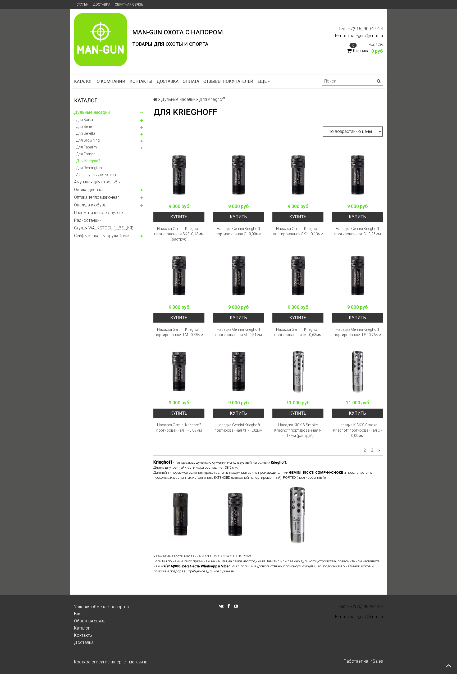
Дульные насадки (92, 112)
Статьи (82, 4)
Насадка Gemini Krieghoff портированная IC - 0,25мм (357, 231)
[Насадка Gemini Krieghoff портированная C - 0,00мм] (238, 175)
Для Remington (89, 168)
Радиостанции (88, 220)
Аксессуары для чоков (96, 175)
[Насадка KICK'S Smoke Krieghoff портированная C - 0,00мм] (357, 371)
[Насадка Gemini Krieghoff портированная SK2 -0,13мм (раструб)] (178, 175)
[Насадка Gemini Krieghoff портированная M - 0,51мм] (238, 275)
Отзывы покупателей (228, 81)
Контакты (141, 81)
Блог (78, 613)
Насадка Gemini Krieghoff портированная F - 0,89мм (179, 427)
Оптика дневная (89, 189)
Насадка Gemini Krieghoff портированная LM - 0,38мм (179, 332)
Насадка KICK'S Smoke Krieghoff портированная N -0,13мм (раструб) (298, 430)
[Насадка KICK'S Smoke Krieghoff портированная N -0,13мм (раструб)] (297, 371)
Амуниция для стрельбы (97, 181)
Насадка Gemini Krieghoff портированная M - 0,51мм (238, 332)
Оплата (191, 81)
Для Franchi (86, 154)
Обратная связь (129, 4)
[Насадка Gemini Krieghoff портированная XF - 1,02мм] (238, 371)
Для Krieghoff (88, 161)
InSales (376, 661)
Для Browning (88, 140)
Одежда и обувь (90, 204)
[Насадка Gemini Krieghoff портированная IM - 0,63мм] (297, 275)
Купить (179, 216)
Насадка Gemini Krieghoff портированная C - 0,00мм (238, 231)
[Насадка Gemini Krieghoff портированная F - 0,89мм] (178, 371)
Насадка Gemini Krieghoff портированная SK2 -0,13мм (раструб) (179, 234)
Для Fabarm (86, 147)
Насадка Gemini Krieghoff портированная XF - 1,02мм (238, 427)
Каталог (83, 81)
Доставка (101, 4)
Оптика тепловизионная (97, 197)
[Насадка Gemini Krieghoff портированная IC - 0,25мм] (357, 175)
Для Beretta (85, 133)
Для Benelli (85, 126)
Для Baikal (85, 119)
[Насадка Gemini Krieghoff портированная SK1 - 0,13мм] (297, 175)
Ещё (262, 81)
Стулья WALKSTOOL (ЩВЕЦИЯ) (103, 227)
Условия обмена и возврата (101, 606)
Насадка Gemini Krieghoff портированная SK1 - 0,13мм (298, 231)
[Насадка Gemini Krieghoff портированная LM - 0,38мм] (178, 275)
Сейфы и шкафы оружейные (101, 235)
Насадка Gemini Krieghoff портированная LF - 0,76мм (357, 332)
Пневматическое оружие (98, 212)
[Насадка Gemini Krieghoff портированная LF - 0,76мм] (357, 275)
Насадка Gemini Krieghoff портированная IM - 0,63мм (298, 332)
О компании (111, 81)
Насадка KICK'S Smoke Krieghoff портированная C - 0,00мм (357, 430)
